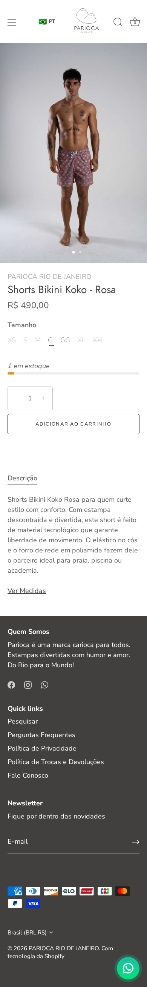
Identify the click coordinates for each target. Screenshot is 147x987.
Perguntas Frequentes (41, 734)
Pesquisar (23, 721)
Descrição (22, 478)
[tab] (26, 478)
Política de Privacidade (42, 748)
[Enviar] (135, 842)
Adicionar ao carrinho (73, 424)
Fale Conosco (28, 775)
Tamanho (22, 325)
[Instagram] (28, 684)
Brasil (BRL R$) (27, 932)
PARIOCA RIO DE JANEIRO (50, 276)
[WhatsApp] (44, 684)
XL (81, 340)
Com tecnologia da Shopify (60, 952)
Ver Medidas (27, 590)
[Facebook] (11, 684)
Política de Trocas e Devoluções (56, 761)
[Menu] (12, 22)
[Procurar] (118, 23)
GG (65, 340)
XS (12, 340)
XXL (98, 340)
